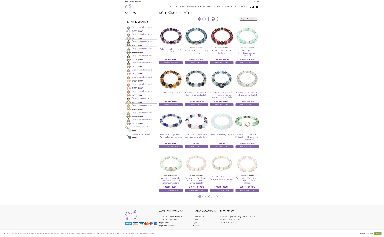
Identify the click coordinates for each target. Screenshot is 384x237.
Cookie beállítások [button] (366, 233)
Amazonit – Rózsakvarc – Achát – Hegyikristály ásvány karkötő (196, 180)
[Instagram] (258, 1)
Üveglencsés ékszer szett (142, 27)
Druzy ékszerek (228, 7)
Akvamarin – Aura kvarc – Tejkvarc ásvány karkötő (247, 93)
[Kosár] (257, 7)
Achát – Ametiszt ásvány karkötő (171, 50)
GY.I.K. (132, 1)
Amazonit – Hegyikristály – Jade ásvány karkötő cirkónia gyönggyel (171, 180)
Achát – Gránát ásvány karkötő (222, 51)
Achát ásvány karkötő (170, 92)
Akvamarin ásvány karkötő (222, 134)
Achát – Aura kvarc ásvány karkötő (196, 51)
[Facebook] (254, 1)
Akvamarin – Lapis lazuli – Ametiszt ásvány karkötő (171, 135)
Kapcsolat (138, 1)
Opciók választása (171, 63)
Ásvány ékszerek (192, 7)
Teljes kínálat (179, 7)
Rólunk (127, 1)
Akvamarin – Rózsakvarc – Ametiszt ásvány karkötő (196, 135)
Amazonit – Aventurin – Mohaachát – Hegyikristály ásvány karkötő (247, 137)
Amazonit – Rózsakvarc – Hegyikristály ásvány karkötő (247, 180)
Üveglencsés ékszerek (211, 7)
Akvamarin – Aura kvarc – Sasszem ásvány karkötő (196, 93)
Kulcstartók (240, 7)
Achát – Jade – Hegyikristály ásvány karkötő (247, 53)
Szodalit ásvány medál (141, 134)
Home (170, 7)
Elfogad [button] (378, 233)
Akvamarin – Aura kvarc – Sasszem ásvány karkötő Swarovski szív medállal (221, 95)
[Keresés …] (249, 7)
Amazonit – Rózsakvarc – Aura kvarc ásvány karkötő (222, 177)
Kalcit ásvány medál (140, 127)
